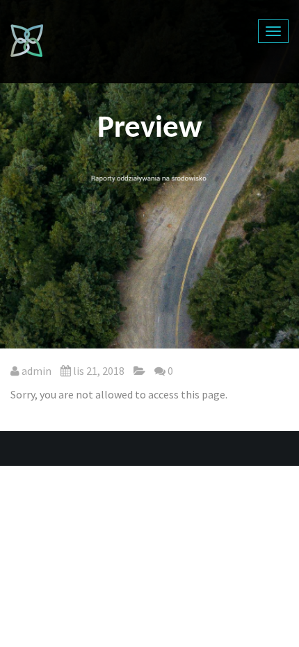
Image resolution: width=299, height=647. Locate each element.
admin (36, 371)
